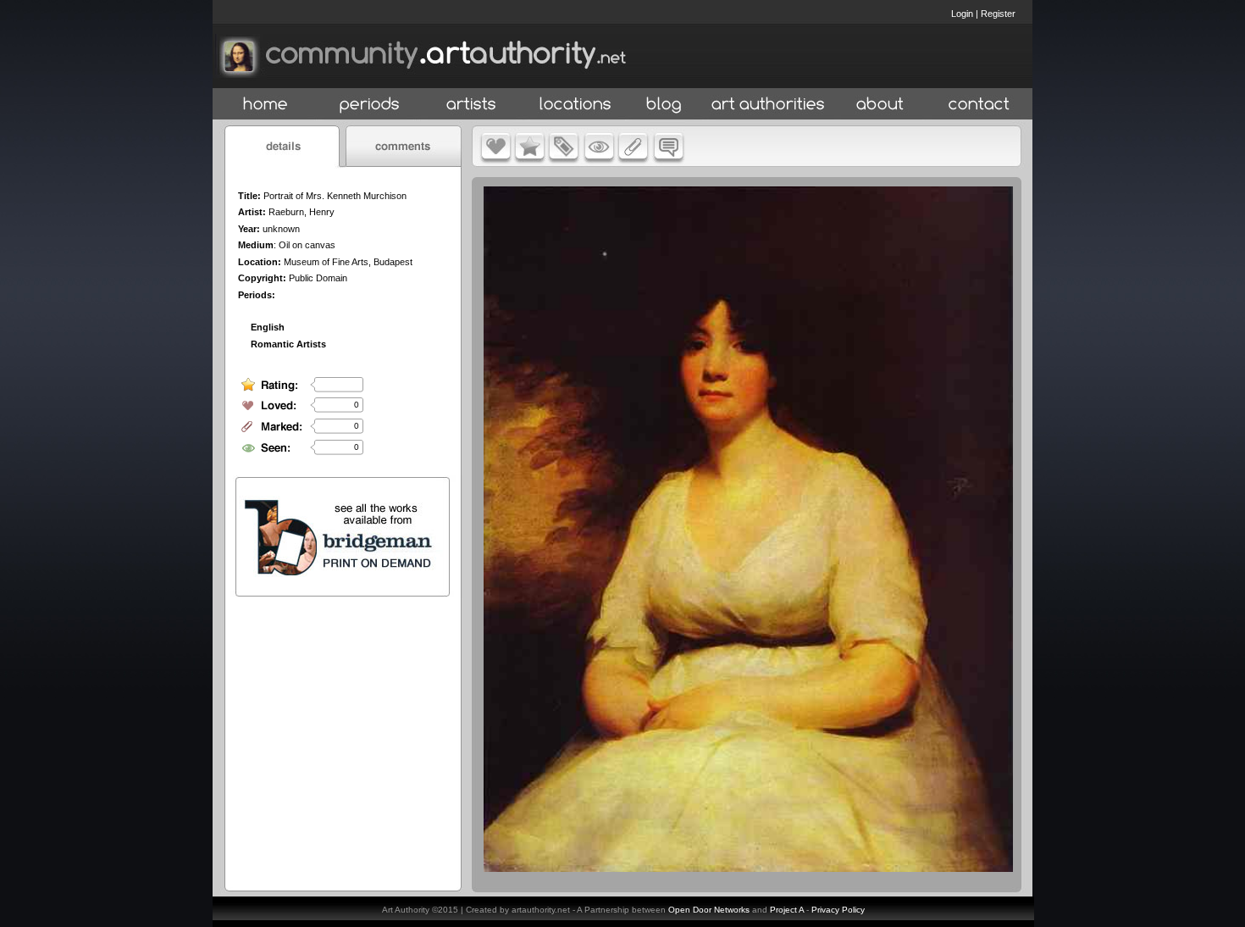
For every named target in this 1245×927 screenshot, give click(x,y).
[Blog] (664, 104)
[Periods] (369, 104)
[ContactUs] (979, 104)
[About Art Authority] (880, 104)
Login (962, 13)
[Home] (265, 104)
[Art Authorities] (768, 104)
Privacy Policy (838, 909)
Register (998, 13)
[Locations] (574, 104)
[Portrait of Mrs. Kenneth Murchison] (748, 867)
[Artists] (472, 104)
